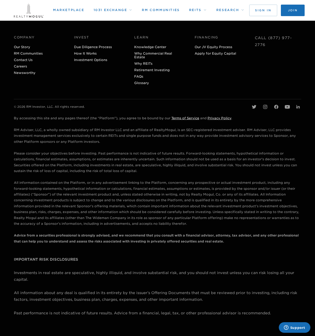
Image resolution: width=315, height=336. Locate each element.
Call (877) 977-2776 (273, 41)
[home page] (29, 10)
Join (292, 10)
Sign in (263, 10)
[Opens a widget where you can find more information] (294, 328)
